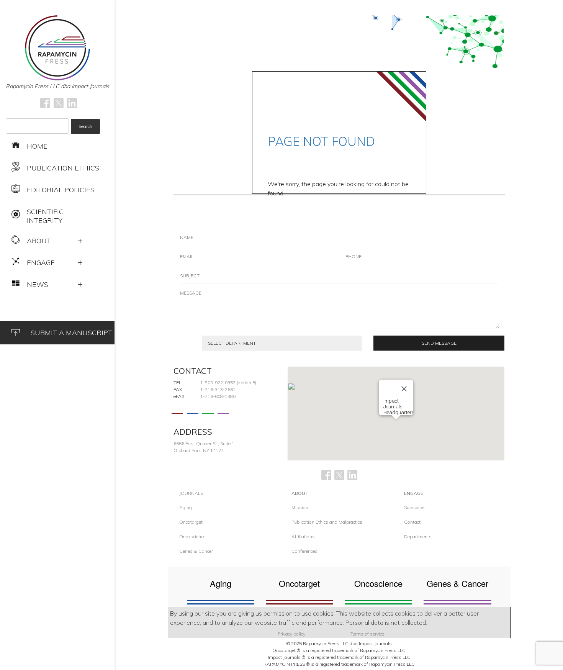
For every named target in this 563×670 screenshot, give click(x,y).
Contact (412, 522)
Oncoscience (192, 536)
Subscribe (414, 507)
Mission (299, 507)
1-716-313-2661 (218, 389)
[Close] (404, 389)
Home (37, 146)
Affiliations (303, 536)
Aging (185, 507)
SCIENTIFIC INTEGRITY (45, 216)
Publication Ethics (63, 168)
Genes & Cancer (196, 551)
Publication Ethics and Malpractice (326, 522)
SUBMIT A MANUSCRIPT (71, 332)
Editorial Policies (61, 189)
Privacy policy (291, 634)
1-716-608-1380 (218, 396)
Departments (418, 536)
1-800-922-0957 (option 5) (228, 382)
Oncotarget (191, 522)
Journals (191, 493)
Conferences (304, 551)
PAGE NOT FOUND (321, 141)
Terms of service (367, 634)
